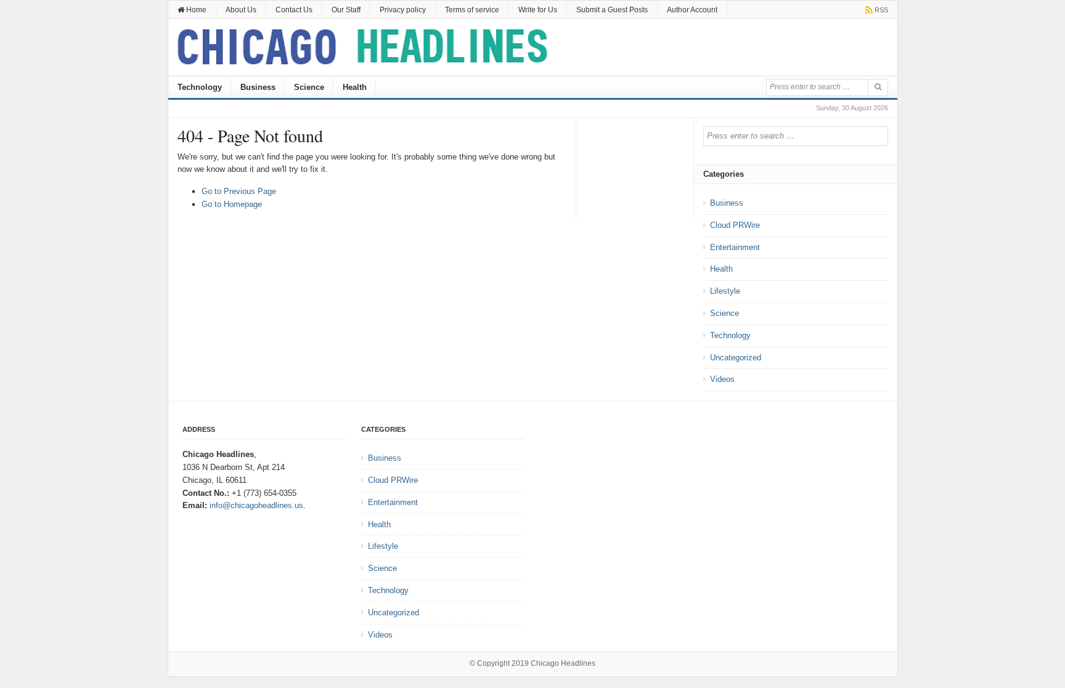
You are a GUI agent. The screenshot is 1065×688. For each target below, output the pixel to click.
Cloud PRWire (735, 225)
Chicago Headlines (563, 663)
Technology (200, 87)
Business (257, 87)
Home (195, 10)
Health (355, 87)
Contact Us (293, 10)
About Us (241, 10)
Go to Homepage (232, 204)
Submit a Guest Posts (612, 10)
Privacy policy (403, 10)
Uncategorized (735, 357)
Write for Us (537, 10)
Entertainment (735, 247)
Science (309, 87)
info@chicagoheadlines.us (256, 505)
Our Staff (346, 10)
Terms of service (472, 10)
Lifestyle (725, 291)
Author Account (692, 10)
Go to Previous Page (239, 191)
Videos (722, 379)
